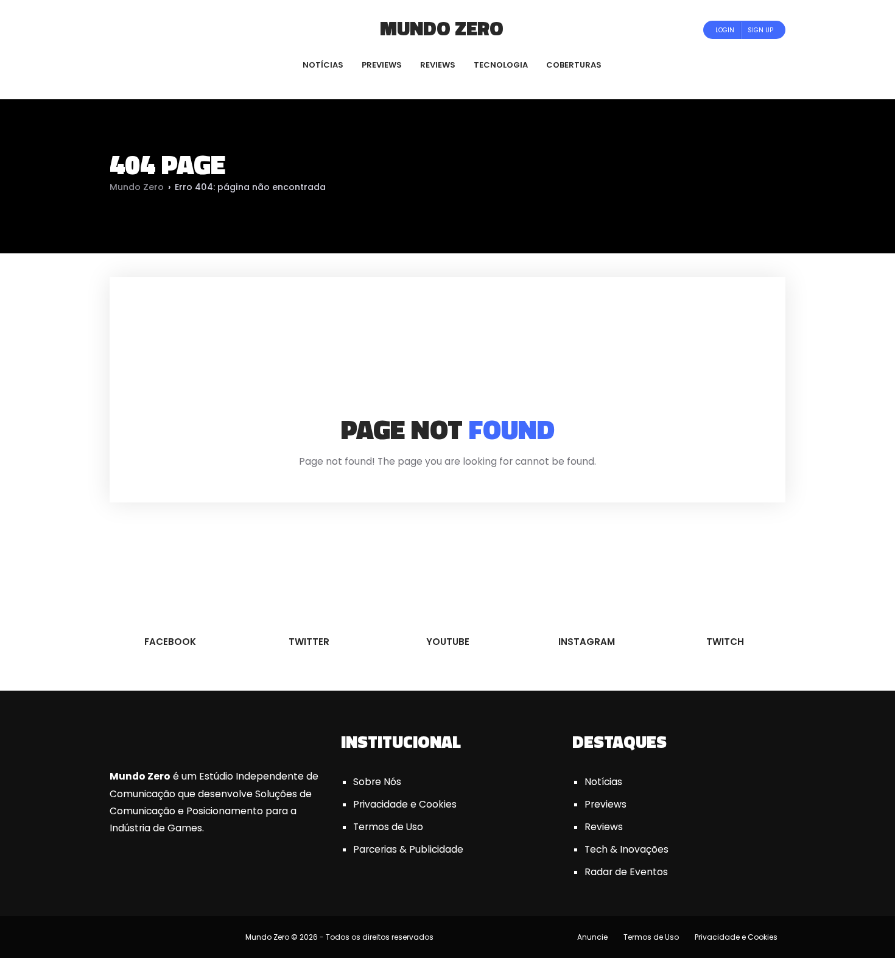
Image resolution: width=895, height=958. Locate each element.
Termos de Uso (388, 826)
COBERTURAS (574, 65)
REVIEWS (437, 65)
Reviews (603, 826)
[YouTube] (166, 29)
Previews (605, 804)
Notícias (603, 781)
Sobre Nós (377, 781)
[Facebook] (133, 29)
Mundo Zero (442, 28)
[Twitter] (150, 29)
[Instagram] (183, 29)
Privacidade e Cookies (405, 804)
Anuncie (592, 937)
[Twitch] (194, 29)
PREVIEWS (382, 65)
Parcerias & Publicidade (408, 849)
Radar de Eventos (626, 871)
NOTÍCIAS (323, 65)
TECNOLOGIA (501, 65)
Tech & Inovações (626, 849)
